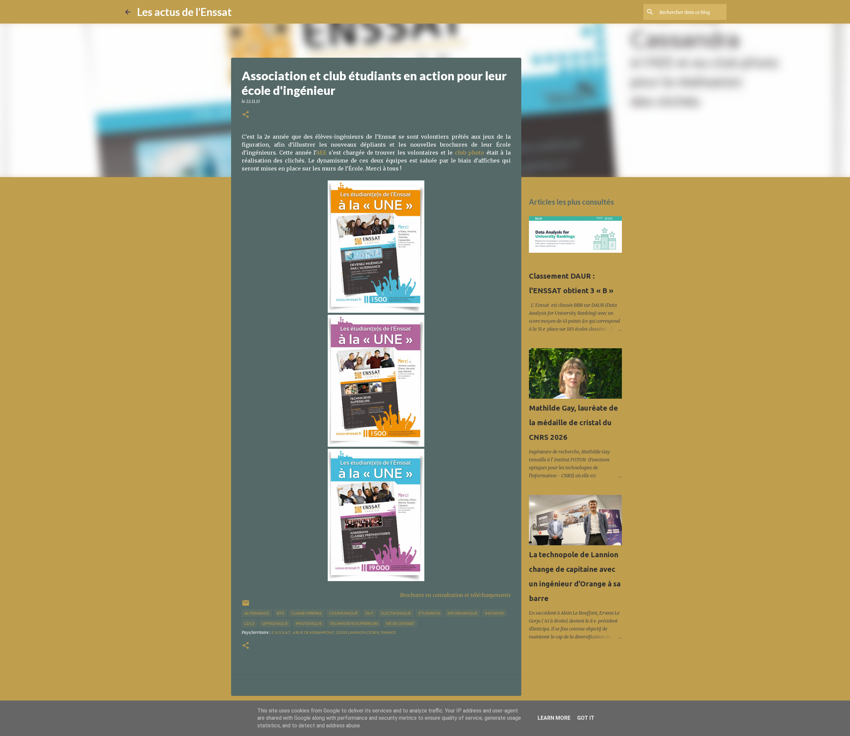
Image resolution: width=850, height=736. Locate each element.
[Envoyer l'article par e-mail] (246, 605)
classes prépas (306, 613)
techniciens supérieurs (354, 623)
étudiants (429, 613)
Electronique (396, 613)
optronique (275, 623)
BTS (280, 613)
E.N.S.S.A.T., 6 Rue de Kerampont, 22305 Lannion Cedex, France (334, 632)
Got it (585, 718)
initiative (494, 613)
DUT (370, 613)
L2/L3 (249, 623)
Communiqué (343, 613)
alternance (256, 613)
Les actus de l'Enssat (184, 11)
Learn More (554, 718)
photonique (309, 623)
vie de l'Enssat (400, 623)
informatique (462, 613)
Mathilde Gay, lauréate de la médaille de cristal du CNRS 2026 (573, 422)
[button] (246, 114)
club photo (469, 152)
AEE (321, 152)
